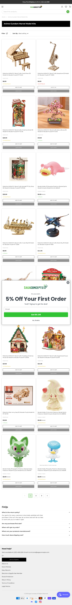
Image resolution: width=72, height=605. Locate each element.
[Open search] (67, 11)
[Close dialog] (68, 282)
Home (3, 17)
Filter (3, 33)
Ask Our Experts (14, 559)
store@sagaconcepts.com (40, 552)
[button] (21, 33)
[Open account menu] (62, 7)
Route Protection (7, 576)
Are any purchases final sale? (12, 523)
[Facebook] (36, 601)
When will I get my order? (11, 527)
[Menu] (2, 6)
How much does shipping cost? (12, 535)
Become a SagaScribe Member (12, 573)
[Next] (47, 496)
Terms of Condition (8, 583)
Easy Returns (6, 570)
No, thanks (36, 320)
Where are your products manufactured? (16, 531)
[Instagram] (40, 601)
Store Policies (6, 567)
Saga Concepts (32, 593)
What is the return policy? (11, 512)
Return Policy (6, 580)
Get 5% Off (36, 314)
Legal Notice (6, 586)
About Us (5, 564)
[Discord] (31, 601)
